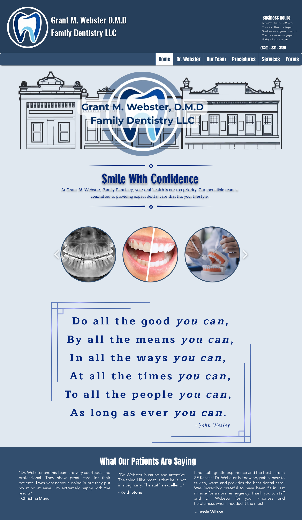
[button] (88, 254)
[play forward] (245, 254)
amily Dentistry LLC (85, 32)
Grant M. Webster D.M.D (89, 20)
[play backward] (56, 254)
